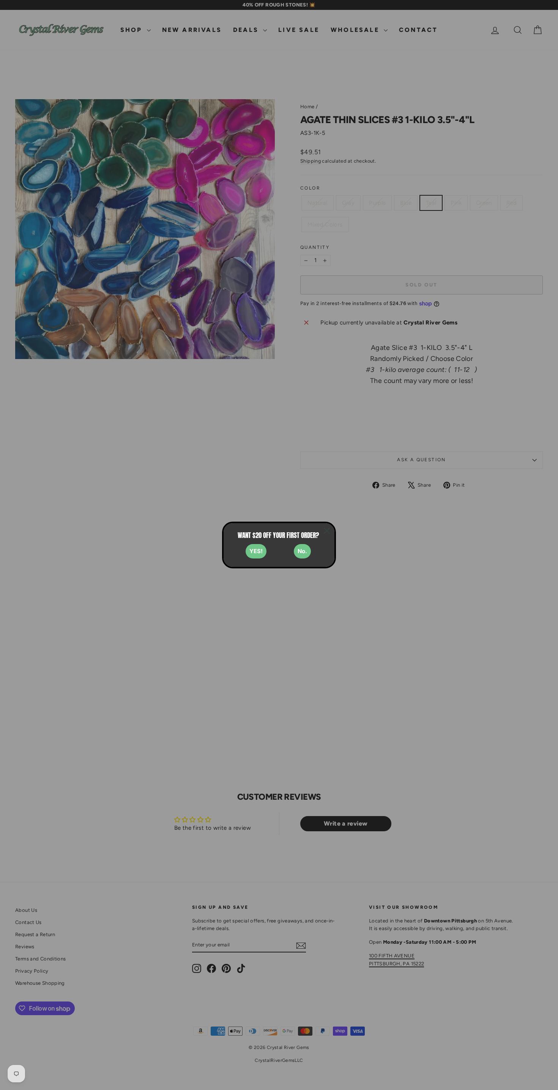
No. (302, 551)
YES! (256, 551)
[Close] (327, 531)
